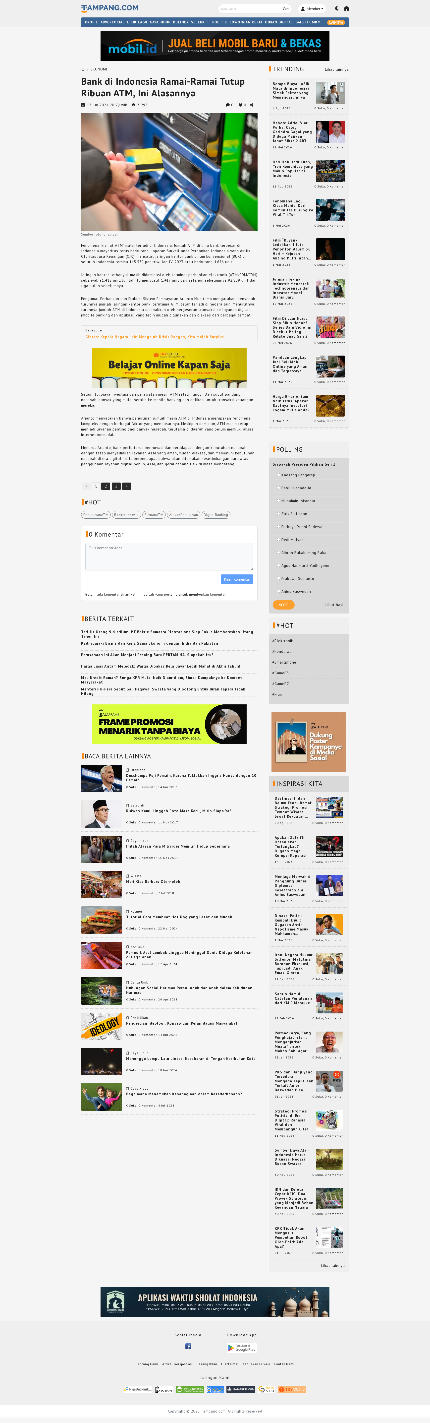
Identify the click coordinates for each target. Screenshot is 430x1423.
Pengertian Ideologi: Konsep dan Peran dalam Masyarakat (182, 1023)
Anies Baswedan (296, 591)
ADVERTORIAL (113, 22)
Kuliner (136, 911)
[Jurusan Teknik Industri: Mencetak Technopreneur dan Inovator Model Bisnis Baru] (330, 288)
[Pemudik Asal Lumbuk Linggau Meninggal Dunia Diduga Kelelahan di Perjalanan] (101, 955)
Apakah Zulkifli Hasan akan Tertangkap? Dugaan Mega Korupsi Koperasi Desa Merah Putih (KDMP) (292, 846)
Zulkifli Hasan (294, 513)
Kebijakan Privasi (256, 1364)
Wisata (136, 876)
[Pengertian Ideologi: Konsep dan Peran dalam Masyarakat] (101, 1025)
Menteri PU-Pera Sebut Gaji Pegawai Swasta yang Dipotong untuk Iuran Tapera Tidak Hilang (163, 691)
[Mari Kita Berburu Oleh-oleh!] (101, 884)
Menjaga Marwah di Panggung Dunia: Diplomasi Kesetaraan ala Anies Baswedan (293, 885)
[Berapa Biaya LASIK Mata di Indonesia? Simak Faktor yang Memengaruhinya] (330, 92)
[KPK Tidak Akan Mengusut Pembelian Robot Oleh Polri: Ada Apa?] (329, 1237)
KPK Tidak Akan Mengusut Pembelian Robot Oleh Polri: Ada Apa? (291, 1237)
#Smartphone (284, 662)
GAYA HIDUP (160, 22)
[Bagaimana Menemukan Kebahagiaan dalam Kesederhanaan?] (101, 1096)
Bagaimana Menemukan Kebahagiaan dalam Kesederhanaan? (184, 1094)
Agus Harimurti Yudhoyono (305, 565)
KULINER (181, 22)
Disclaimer (230, 1364)
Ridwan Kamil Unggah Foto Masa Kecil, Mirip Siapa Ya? (179, 810)
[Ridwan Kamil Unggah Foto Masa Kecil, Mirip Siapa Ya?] (101, 813)
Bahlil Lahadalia (296, 488)
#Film (277, 694)
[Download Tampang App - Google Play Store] (242, 1347)
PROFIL (91, 22)
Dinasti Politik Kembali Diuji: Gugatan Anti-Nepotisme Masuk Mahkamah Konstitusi (292, 925)
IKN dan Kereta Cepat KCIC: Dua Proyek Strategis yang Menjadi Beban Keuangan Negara (294, 1198)
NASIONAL (138, 947)
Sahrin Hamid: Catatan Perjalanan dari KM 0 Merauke (293, 998)
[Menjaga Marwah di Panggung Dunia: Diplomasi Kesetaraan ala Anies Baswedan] (329, 885)
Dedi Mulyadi (293, 539)
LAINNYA (336, 22)
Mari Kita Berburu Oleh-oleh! (154, 881)
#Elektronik (282, 640)
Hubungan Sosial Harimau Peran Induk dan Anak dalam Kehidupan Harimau (189, 990)
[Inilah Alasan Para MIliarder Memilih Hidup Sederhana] (101, 849)
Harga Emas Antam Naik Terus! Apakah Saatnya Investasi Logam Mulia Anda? (291, 403)
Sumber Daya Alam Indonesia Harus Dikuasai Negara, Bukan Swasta (292, 1157)
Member (313, 8)
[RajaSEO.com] (266, 1389)
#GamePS (280, 673)
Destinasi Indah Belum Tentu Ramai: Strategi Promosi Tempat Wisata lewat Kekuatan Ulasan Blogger (294, 807)
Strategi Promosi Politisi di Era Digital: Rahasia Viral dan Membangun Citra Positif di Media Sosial (292, 1120)
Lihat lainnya (337, 69)
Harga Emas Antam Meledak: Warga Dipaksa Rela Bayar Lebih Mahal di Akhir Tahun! (160, 666)
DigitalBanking (216, 514)
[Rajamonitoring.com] (215, 1389)
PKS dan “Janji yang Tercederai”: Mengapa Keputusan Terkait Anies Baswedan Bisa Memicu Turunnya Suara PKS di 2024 (294, 1081)
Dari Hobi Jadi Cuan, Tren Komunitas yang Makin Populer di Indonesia (293, 169)
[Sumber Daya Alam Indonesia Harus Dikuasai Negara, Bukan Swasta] (329, 1159)
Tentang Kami (147, 1364)
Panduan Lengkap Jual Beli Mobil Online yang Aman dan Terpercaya (290, 364)
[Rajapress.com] (240, 1389)
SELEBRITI (200, 22)
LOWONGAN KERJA (246, 22)
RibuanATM (154, 514)
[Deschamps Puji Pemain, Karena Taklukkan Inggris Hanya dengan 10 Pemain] (101, 778)
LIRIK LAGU (137, 22)
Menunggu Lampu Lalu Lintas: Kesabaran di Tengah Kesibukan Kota (191, 1058)
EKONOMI (99, 69)
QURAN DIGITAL (279, 22)
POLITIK (219, 22)
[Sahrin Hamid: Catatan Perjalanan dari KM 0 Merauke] (329, 1002)
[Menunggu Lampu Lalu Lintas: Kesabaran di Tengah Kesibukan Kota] (101, 1061)
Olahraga (138, 770)
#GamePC (280, 683)
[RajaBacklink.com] (138, 1389)
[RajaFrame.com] (164, 1389)
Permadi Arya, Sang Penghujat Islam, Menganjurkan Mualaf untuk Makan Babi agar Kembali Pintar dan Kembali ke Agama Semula (293, 1042)
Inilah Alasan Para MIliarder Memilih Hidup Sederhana (178, 846)
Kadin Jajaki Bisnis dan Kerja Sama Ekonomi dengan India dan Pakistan (149, 643)
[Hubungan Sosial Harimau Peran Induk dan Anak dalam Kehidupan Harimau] (101, 990)
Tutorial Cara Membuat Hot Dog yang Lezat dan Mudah (179, 917)
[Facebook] (188, 1345)
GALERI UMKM (308, 22)
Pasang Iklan (207, 1364)
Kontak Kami (284, 1364)
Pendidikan (139, 1018)
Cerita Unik (139, 982)
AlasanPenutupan (183, 514)
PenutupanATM (95, 514)
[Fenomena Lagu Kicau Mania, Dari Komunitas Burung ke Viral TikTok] (330, 209)
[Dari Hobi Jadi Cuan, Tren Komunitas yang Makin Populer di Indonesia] (330, 170)
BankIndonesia (126, 514)
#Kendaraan (283, 651)
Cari (286, 8)
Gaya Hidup (140, 841)
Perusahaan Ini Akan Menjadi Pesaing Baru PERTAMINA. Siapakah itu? (147, 654)
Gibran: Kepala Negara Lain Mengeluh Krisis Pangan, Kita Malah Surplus (154, 336)
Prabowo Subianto (297, 578)
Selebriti (137, 805)
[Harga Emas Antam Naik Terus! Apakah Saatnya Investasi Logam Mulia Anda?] (330, 405)
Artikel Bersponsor (177, 1364)
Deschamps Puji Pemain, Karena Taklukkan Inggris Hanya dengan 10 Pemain (191, 777)
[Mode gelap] (337, 8)
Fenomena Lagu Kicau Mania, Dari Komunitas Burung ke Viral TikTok (293, 208)
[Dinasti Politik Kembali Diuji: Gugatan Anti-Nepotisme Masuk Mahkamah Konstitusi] (329, 924)
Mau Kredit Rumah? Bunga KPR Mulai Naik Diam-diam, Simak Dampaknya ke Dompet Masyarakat (161, 679)
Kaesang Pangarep (298, 475)
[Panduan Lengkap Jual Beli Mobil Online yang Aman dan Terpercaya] (330, 366)
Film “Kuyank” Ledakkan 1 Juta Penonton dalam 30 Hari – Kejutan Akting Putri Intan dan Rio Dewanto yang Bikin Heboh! (292, 249)
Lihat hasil (335, 604)
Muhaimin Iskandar (298, 500)
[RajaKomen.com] (190, 1389)
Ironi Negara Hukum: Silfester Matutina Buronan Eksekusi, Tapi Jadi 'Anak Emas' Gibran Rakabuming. (294, 964)
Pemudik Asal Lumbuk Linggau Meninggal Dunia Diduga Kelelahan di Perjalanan (189, 954)
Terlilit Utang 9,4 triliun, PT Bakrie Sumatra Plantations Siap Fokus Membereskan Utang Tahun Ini (167, 634)
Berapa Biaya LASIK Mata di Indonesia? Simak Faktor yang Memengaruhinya (291, 91)
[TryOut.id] (292, 1389)
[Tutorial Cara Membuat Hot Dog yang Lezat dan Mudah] (101, 919)
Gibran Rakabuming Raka (303, 552)
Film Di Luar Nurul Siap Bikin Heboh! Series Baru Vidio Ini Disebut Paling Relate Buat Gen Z (292, 327)
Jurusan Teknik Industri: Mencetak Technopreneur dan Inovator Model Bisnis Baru (291, 288)
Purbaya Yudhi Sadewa (301, 526)
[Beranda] (346, 8)
